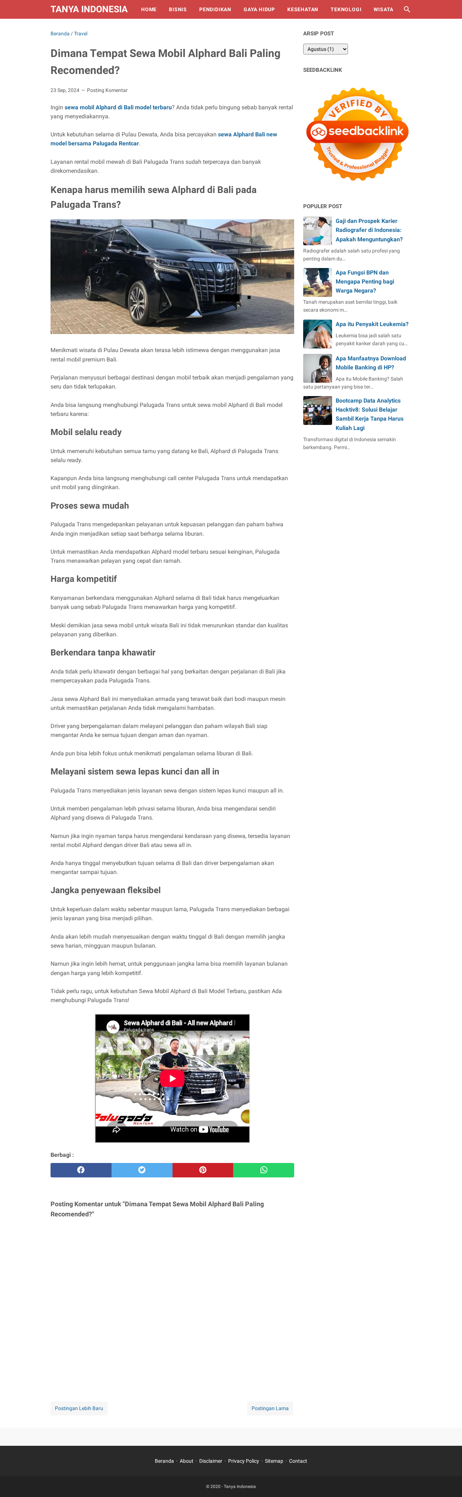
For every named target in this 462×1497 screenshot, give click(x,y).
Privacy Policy (243, 1461)
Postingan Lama (270, 1408)
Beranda (164, 1461)
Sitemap (274, 1461)
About (186, 1461)
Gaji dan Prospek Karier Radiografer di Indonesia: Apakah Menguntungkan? (369, 230)
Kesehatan (302, 9)
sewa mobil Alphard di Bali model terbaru (118, 107)
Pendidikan (215, 9)
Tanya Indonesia (89, 9)
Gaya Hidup (259, 9)
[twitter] (142, 1170)
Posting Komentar (107, 90)
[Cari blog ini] (407, 9)
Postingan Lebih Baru (79, 1408)
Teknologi (346, 9)
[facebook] (81, 1170)
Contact (298, 1461)
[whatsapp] (263, 1170)
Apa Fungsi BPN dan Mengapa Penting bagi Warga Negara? (365, 281)
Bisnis (178, 9)
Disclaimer (210, 1461)
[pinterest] (203, 1170)
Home (149, 9)
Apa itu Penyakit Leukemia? (372, 324)
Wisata (383, 9)
